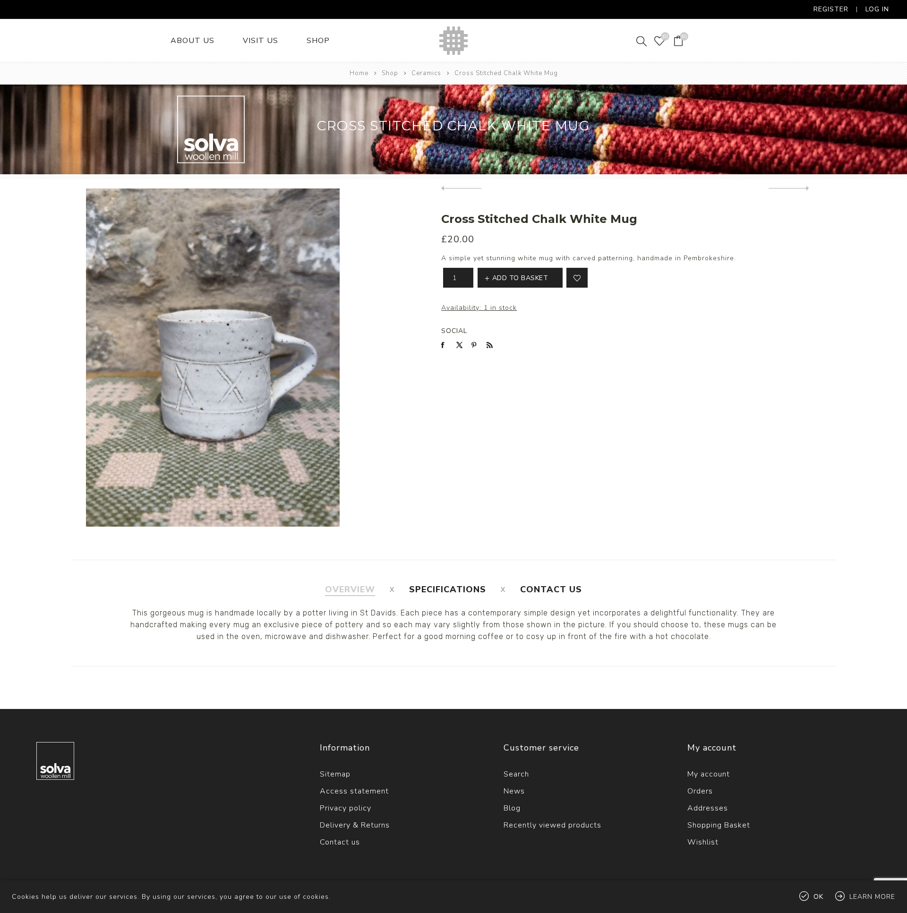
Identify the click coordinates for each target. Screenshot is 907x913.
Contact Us (551, 589)
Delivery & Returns (355, 825)
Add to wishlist (577, 278)
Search (516, 774)
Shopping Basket (718, 825)
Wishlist (703, 842)
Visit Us (260, 40)
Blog (512, 808)
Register (830, 9)
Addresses (707, 808)
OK (818, 896)
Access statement (354, 791)
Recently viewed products (552, 825)
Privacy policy (345, 808)
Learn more (872, 896)
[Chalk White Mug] (461, 188)
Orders (700, 791)
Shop (318, 40)
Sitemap (335, 774)
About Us (192, 40)
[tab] (350, 589)
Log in (877, 9)
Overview (350, 589)
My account (708, 774)
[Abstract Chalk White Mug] (789, 188)
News (514, 791)
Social (454, 330)
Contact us (340, 842)
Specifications (447, 589)
